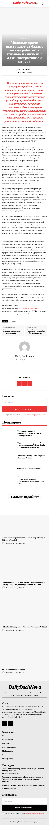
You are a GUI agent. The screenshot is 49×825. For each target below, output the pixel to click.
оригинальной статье (28, 303)
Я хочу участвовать (23, 409)
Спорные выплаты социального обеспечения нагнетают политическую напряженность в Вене (30, 480)
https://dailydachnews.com (24, 360)
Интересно (6, 773)
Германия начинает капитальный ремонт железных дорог (11, 331)
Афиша (5, 788)
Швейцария (12, 321)
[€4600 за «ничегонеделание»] (9, 468)
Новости (24, 38)
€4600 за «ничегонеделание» (29, 468)
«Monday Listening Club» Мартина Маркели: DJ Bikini (31, 456)
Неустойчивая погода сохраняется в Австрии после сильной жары (36, 331)
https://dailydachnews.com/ (28, 308)
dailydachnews (26, 69)
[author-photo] (3, 543)
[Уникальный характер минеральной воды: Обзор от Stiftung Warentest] (9, 433)
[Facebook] (19, 383)
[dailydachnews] (24, 347)
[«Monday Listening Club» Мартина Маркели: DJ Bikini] (9, 456)
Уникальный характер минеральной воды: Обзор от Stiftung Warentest (29, 433)
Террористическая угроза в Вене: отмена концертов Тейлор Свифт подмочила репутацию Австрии (31, 445)
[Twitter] (24, 383)
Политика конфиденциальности (35, 415)
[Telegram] (29, 383)
